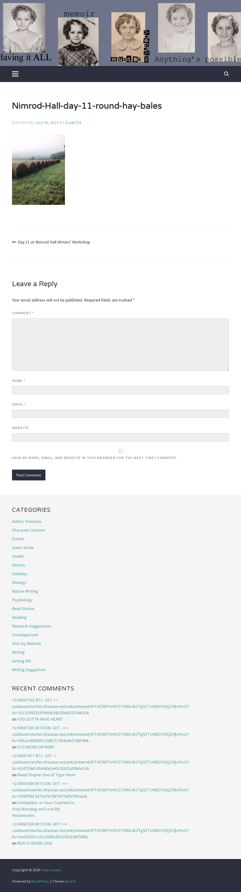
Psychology (22, 600)
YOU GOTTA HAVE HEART (40, 719)
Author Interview (26, 521)
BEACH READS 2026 (34, 843)
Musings (19, 582)
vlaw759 (73, 122)
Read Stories (23, 608)
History (18, 565)
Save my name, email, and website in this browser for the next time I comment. (94, 457)
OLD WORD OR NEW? (36, 747)
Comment (23, 312)
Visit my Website (26, 643)
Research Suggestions (31, 626)
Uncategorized (25, 634)
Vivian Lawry (50, 869)
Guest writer (23, 547)
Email (19, 404)
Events (18, 538)
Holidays (19, 573)
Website (20, 427)
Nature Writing (25, 591)
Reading (19, 617)
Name (18, 380)
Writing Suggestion (29, 669)
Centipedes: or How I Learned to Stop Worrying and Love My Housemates (43, 809)
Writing (18, 652)
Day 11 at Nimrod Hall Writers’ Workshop (54, 242)
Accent (70, 881)
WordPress (40, 881)
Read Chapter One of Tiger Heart (46, 774)
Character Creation (28, 530)
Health (18, 556)
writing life (21, 661)
